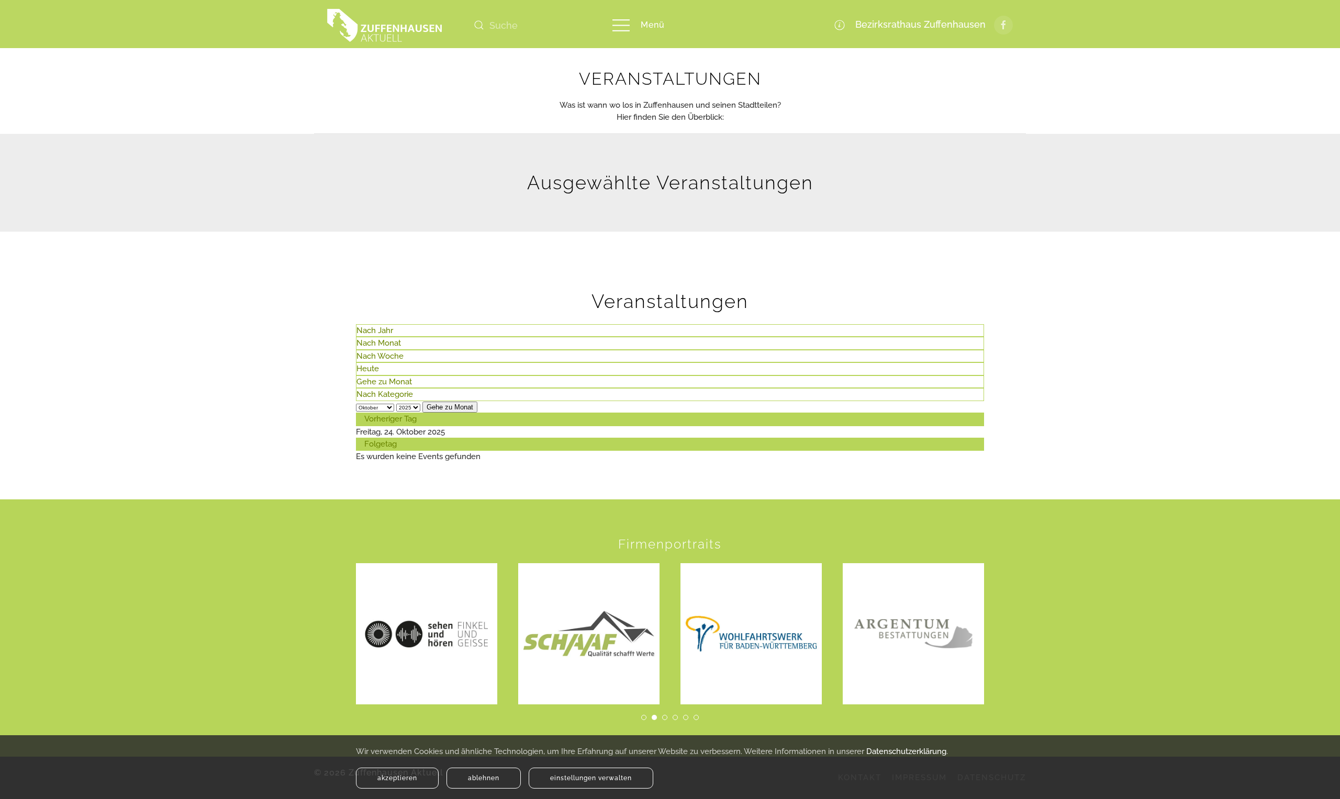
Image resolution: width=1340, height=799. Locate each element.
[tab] (643, 717)
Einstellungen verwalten (591, 778)
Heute (367, 368)
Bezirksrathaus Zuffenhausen (918, 24)
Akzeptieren (397, 778)
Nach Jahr (374, 330)
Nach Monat (378, 343)
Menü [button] (653, 25)
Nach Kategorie (384, 394)
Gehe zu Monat (384, 381)
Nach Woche (380, 356)
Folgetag (380, 444)
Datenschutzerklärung (906, 751)
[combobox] (531, 25)
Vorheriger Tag (390, 419)
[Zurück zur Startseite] (384, 25)
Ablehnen (483, 778)
